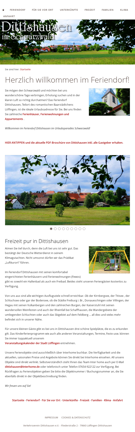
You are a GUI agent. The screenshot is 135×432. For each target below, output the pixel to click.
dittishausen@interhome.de (22, 366)
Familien (108, 9)
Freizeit (90, 9)
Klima (124, 9)
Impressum (51, 417)
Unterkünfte (69, 9)
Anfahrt (9, 16)
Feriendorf (17, 9)
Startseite (25, 69)
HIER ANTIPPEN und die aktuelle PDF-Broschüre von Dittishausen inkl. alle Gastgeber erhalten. (64, 142)
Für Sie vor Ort (42, 9)
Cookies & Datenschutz (75, 417)
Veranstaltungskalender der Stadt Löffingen (32, 343)
